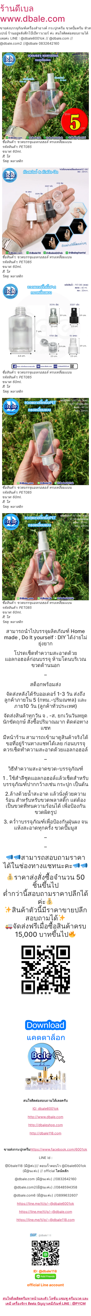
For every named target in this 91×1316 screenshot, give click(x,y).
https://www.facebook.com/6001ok (58, 1149)
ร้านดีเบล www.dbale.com (32, 13)
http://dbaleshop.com (45, 1125)
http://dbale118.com (45, 1133)
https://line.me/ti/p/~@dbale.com (45, 1212)
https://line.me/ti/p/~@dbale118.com (46, 1220)
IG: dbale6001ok (46, 1108)
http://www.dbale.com (45, 1117)
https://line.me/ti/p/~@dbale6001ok (45, 1203)
